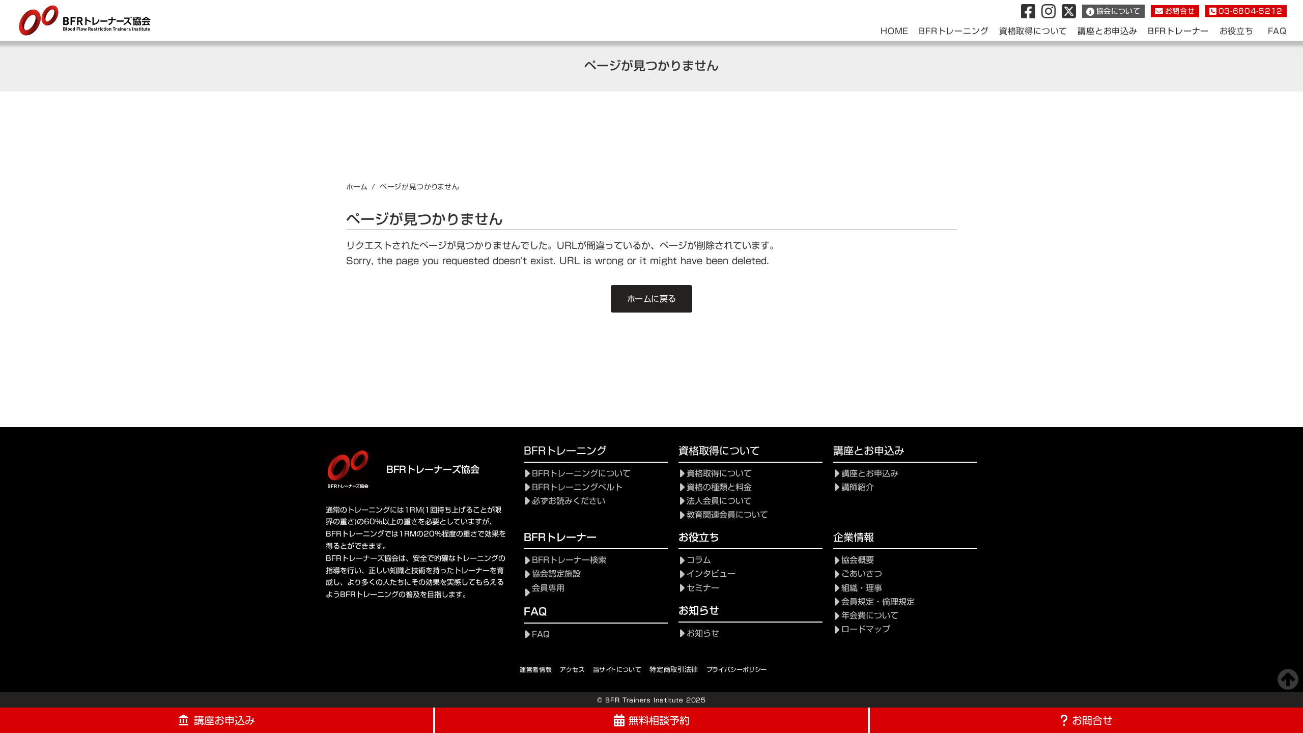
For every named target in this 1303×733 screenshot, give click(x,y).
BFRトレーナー (1178, 31)
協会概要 (857, 560)
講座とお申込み (1108, 31)
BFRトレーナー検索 (569, 560)
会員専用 (548, 588)
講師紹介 (857, 487)
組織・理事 (861, 588)
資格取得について (719, 474)
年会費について (869, 616)
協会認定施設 (556, 574)
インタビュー (711, 574)
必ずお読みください (568, 501)
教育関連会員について (727, 515)
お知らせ (703, 633)
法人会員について (719, 501)
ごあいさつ (861, 574)
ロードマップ (865, 629)
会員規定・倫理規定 (878, 602)
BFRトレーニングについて (581, 474)
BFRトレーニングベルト (577, 487)
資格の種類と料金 (719, 487)
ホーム (356, 186)
